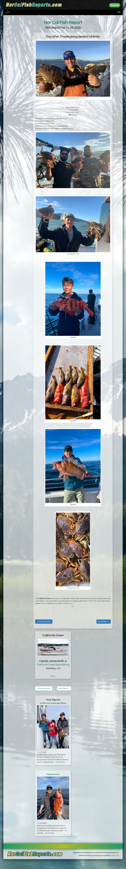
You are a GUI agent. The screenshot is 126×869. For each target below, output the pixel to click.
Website (74, 115)
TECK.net (115, 855)
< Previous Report (44, 621)
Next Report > (103, 621)
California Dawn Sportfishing (53, 664)
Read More (60, 762)
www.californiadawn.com (63, 603)
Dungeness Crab (73, 98)
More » (53, 676)
